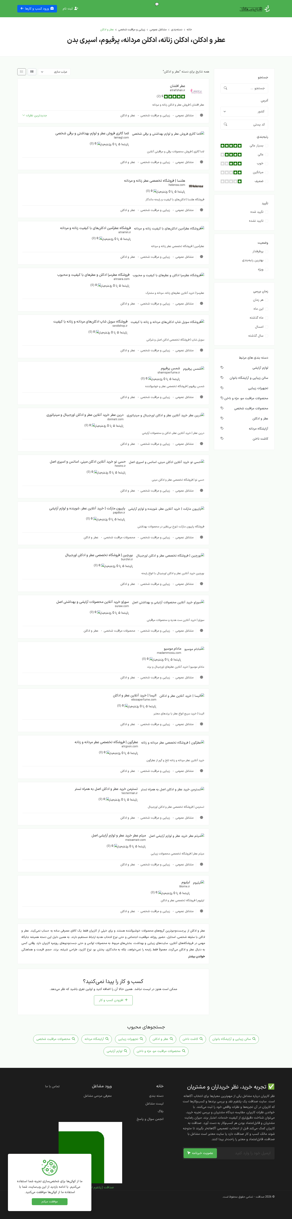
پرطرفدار (257, 251)
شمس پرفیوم (170, 368)
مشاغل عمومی (158, 30)
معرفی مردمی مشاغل (119, 7)
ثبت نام (68, 8)
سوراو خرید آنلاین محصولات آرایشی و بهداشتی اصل (92, 602)
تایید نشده (256, 221)
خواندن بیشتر (196, 956)
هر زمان (258, 300)
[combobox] (244, 111)
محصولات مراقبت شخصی (119, 537)
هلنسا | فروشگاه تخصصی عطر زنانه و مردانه (154, 180)
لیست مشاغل (154, 1103)
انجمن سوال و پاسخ (150, 1119)
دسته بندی (156, 1096)
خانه (178, 7)
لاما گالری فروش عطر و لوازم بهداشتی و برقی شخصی (92, 133)
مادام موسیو (172, 648)
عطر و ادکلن (127, 115)
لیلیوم (186, 882)
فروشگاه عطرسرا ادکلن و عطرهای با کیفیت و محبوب (93, 275)
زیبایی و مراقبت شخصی (131, 30)
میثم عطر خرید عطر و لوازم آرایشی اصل (119, 835)
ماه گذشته (256, 317)
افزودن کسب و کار (111, 1000)
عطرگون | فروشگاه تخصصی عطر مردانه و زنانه (106, 742)
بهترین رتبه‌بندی (252, 260)
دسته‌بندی (176, 30)
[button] (196, 91)
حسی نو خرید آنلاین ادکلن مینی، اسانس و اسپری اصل (88, 461)
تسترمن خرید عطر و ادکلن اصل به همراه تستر (106, 789)
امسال (259, 327)
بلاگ (160, 1111)
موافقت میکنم (50, 1202)
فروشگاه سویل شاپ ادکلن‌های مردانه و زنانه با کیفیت (90, 321)
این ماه (258, 308)
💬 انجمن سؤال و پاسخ (148, 7)
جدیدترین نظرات (36, 115)
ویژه (260, 269)
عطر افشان (177, 86)
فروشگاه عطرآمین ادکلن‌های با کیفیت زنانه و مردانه (95, 228)
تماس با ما (52, 1086)
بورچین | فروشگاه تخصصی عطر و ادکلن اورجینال (99, 555)
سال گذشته (255, 335)
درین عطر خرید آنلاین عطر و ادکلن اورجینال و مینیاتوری (85, 415)
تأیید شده (256, 212)
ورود (90, 8)
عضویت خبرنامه (202, 1153)
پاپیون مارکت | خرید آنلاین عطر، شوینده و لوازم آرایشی (87, 508)
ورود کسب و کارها (37, 8)
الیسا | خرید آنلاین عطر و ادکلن (134, 695)
